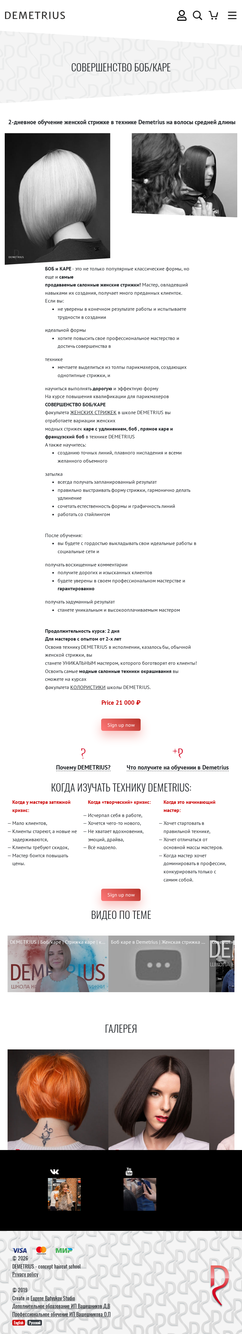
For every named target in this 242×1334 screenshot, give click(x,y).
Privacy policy (25, 1274)
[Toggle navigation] (229, 15)
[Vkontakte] (64, 1194)
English (18, 1322)
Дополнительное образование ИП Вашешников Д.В (61, 1306)
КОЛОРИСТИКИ (88, 687)
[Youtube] (140, 1194)
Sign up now (121, 725)
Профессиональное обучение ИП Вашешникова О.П (61, 1314)
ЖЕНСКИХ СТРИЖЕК (93, 412)
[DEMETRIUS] (220, 1286)
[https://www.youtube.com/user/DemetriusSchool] (129, 1171)
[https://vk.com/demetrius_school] (54, 1171)
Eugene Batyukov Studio (53, 1298)
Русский (34, 1322)
